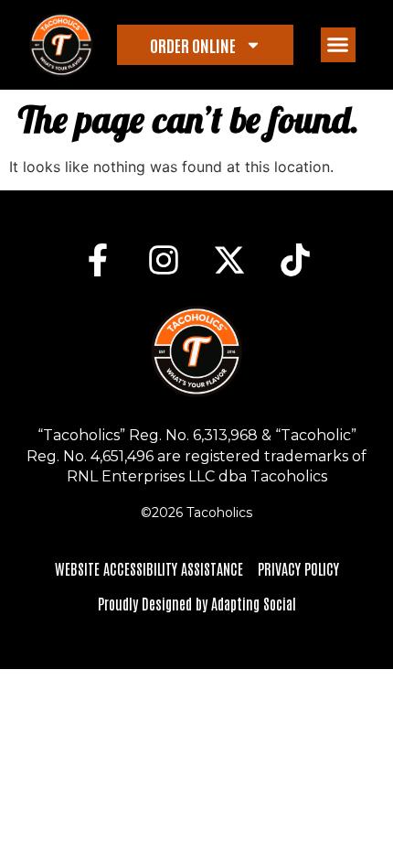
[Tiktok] (295, 259)
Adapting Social (253, 603)
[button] (338, 44)
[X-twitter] (229, 259)
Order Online (193, 45)
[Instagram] (163, 259)
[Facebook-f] (97, 259)
